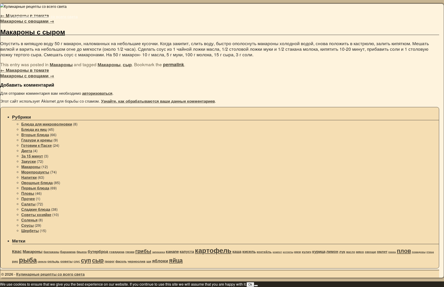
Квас (17, 251)
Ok (250, 284)
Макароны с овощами (27, 21)
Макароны (61, 64)
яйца (176, 260)
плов (404, 250)
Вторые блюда (35, 134)
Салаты (28, 204)
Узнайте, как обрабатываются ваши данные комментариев (158, 101)
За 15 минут (32, 156)
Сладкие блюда (35, 209)
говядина (116, 251)
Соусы (27, 225)
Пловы (27, 193)
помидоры (419, 252)
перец (392, 252)
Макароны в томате (24, 70)
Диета (26, 150)
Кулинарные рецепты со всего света (43, 16)
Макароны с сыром (32, 32)
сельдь (53, 261)
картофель (213, 250)
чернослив (136, 261)
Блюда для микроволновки (46, 124)
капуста (187, 251)
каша (236, 251)
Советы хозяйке (36, 214)
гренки (129, 252)
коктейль (264, 251)
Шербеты (30, 230)
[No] (256, 285)
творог (109, 261)
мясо (360, 251)
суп (86, 259)
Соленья (29, 220)
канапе (172, 251)
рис (15, 261)
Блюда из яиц (34, 129)
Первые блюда (35, 188)
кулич (306, 251)
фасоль (121, 261)
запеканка (158, 252)
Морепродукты (35, 172)
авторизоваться (97, 93)
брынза (82, 252)
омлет (382, 251)
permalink (173, 64)
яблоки (160, 260)
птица (430, 252)
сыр (127, 64)
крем (297, 252)
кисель (249, 251)
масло (350, 252)
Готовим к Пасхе (36, 145)
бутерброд (98, 251)
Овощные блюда (37, 182)
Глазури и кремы (36, 140)
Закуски (28, 161)
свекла (42, 261)
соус (77, 261)
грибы (143, 251)
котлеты (288, 252)
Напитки (29, 177)
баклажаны (51, 252)
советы (66, 261)
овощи (370, 251)
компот (277, 252)
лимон (332, 251)
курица (318, 251)
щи (148, 261)
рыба (28, 260)
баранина (68, 251)
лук (342, 251)
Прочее (28, 198)
